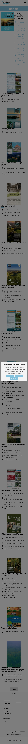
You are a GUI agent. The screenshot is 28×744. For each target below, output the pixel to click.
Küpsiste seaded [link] (10, 376)
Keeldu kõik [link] (19, 376)
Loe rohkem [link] (19, 373)
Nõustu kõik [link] (14, 378)
